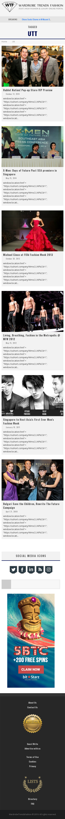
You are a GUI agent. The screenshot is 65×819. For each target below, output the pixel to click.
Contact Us (32, 707)
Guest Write (32, 744)
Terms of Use (32, 757)
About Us (32, 702)
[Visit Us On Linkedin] (31, 573)
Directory (32, 799)
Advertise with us (33, 748)
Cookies (32, 761)
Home (4, 41)
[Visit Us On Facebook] (22, 573)
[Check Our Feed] (39, 573)
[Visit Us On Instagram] (48, 573)
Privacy (32, 766)
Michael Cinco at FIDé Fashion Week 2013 (28, 255)
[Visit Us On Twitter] (13, 573)
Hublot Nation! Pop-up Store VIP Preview (28, 90)
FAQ (32, 803)
